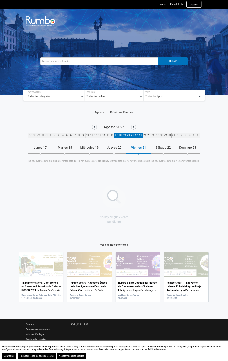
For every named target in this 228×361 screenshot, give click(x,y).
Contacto (30, 324)
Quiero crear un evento (38, 329)
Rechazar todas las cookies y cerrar (37, 356)
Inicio (162, 4)
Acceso (194, 4)
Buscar (173, 61)
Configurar (9, 356)
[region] (114, 351)
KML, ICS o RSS (79, 324)
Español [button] (174, 4)
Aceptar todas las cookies (71, 356)
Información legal (35, 334)
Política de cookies (36, 339)
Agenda (99, 112)
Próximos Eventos (122, 112)
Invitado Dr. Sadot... (88, 286)
